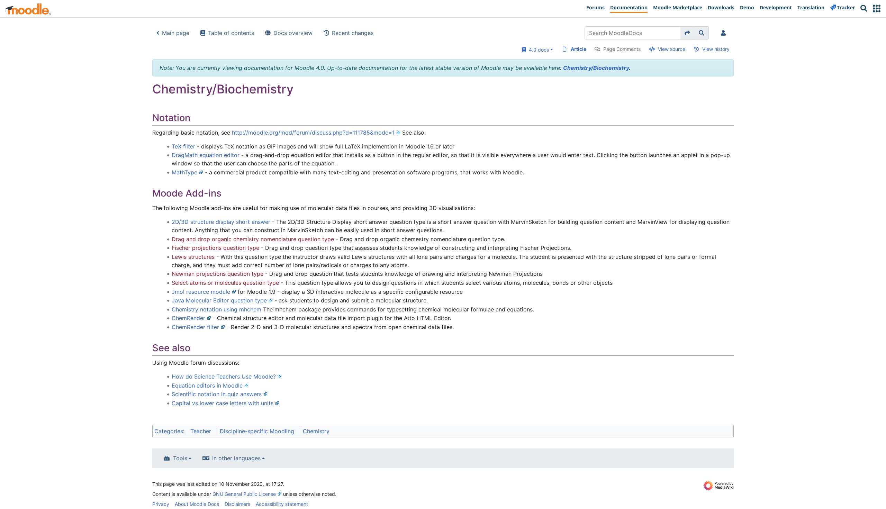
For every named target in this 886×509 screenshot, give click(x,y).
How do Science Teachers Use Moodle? (224, 376)
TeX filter (183, 146)
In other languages (236, 458)
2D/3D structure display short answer (221, 221)
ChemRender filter (195, 327)
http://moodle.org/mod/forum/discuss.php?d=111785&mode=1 (313, 132)
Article (578, 49)
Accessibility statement (282, 504)
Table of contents (231, 32)
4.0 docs (537, 50)
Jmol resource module (201, 291)
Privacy (160, 504)
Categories (168, 431)
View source (671, 49)
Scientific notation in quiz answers (217, 394)
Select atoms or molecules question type (225, 282)
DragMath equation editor (205, 155)
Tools (180, 458)
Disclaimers (237, 504)
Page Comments (622, 49)
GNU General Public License (244, 494)
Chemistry (316, 431)
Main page (175, 32)
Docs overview (293, 32)
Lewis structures (193, 256)
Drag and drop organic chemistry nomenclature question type (253, 239)
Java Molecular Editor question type (219, 300)
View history (716, 49)
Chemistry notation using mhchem (216, 309)
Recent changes (352, 32)
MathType (184, 172)
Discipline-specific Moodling (257, 431)
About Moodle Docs (197, 504)
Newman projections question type (217, 273)
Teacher (200, 431)
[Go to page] (687, 32)
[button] (876, 8)
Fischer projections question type (215, 247)
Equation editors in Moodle (207, 385)
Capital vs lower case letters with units (222, 403)
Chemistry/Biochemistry (596, 67)
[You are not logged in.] (725, 33)
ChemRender (188, 318)
